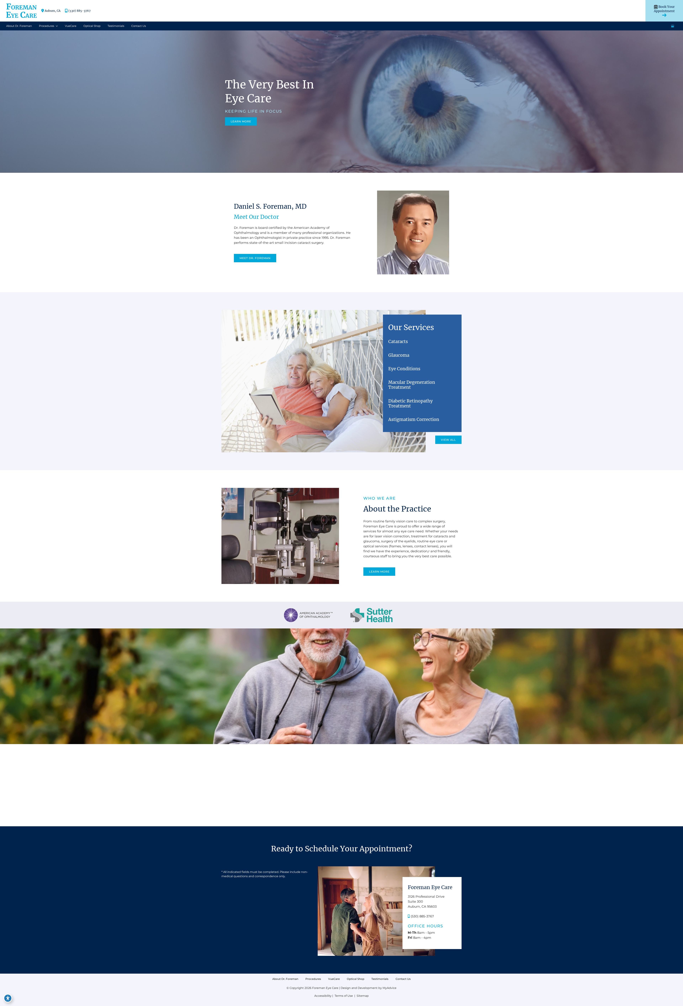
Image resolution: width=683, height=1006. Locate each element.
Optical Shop (355, 979)
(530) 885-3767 (79, 10)
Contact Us (403, 979)
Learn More (241, 121)
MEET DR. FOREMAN (255, 258)
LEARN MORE (379, 571)
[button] (241, 121)
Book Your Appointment (664, 9)
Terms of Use (344, 995)
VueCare (334, 979)
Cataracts (398, 341)
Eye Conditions (404, 369)
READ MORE (341, 741)
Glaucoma (398, 355)
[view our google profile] (672, 26)
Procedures (313, 979)
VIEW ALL (448, 439)
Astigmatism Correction (413, 419)
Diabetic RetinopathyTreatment (410, 403)
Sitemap (362, 995)
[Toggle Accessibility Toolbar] (8, 998)
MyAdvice (389, 988)
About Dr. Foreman (285, 979)
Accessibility (323, 995)
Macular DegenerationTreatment (411, 385)
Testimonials (379, 979)
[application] (56, 26)
